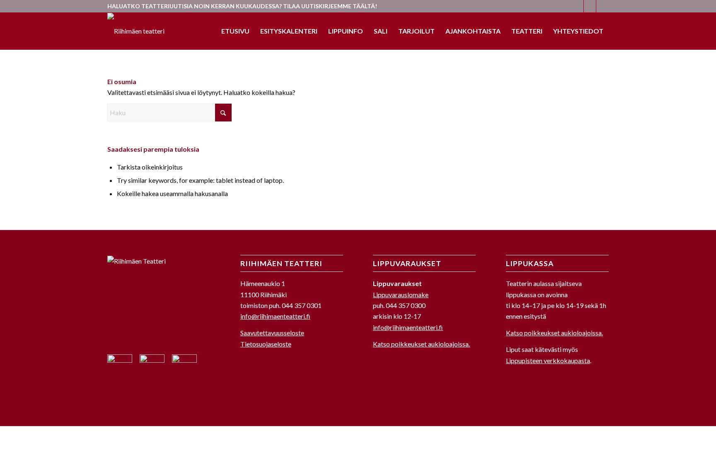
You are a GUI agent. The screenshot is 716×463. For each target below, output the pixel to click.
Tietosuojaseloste (265, 344)
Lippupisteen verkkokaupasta (548, 360)
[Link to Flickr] (602, 6)
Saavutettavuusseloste (272, 333)
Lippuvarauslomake (400, 294)
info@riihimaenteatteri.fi (275, 316)
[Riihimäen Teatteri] (135, 31)
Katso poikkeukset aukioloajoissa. (421, 344)
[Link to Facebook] (577, 6)
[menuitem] (235, 31)
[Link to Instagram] (590, 6)
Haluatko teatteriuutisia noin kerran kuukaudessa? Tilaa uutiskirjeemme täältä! (242, 6)
